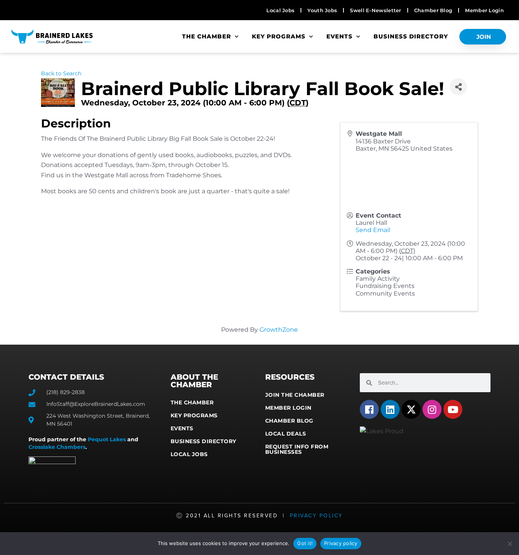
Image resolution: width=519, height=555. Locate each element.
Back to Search (61, 73)
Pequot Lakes (107, 439)
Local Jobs (189, 454)
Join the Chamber (294, 394)
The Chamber (206, 36)
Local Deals (285, 433)
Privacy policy (341, 543)
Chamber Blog (289, 420)
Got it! (305, 543)
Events (339, 36)
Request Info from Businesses (297, 449)
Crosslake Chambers (56, 447)
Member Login (288, 407)
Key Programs (278, 36)
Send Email (373, 230)
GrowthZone (279, 329)
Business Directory (410, 36)
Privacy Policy (316, 515)
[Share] (458, 86)
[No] (509, 543)
